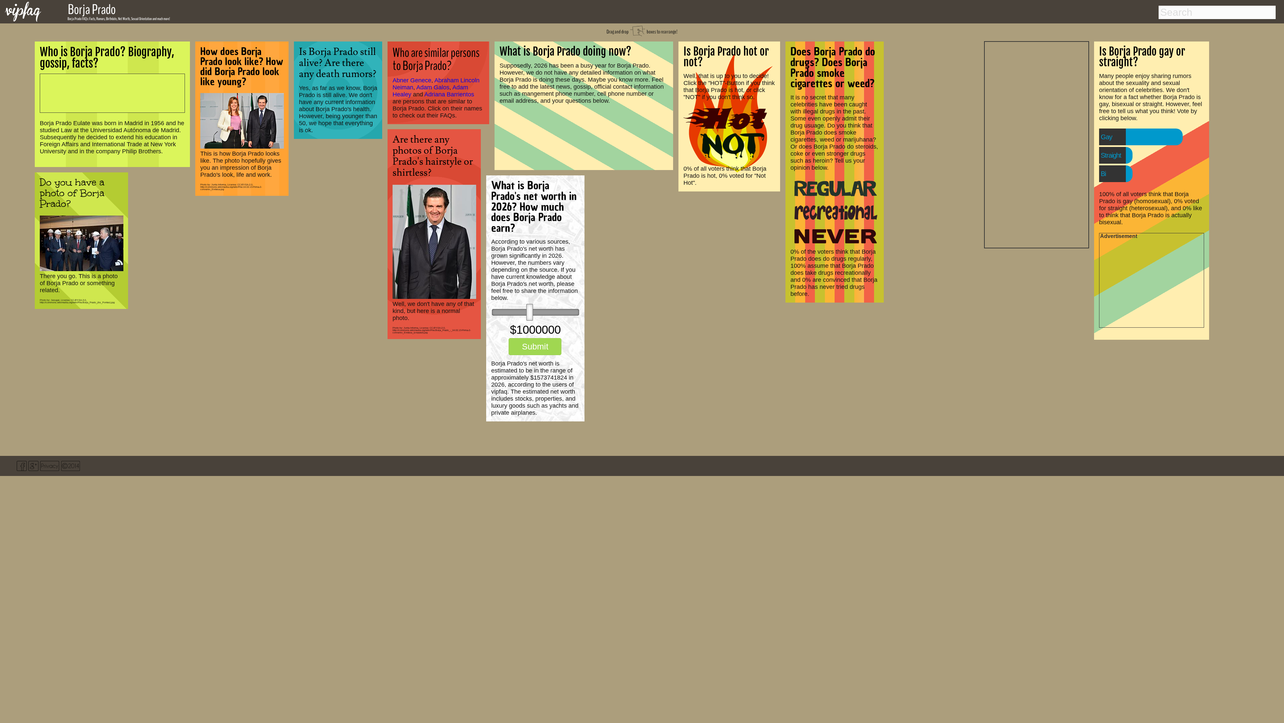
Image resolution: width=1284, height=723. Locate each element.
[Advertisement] (1036, 144)
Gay (1106, 137)
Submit (535, 346)
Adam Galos (432, 87)
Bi (1103, 173)
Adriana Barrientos (449, 94)
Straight (1111, 155)
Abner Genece (412, 80)
